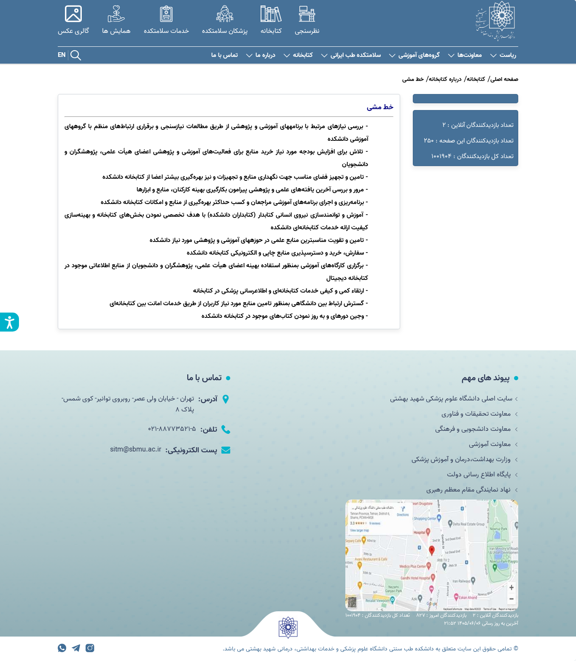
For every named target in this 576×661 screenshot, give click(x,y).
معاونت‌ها (470, 55)
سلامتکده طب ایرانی (356, 55)
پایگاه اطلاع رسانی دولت (479, 474)
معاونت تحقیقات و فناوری (476, 413)
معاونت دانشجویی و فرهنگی (473, 429)
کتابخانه (303, 55)
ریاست (508, 55)
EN (62, 55)
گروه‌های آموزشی (419, 55)
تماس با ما (224, 55)
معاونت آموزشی (490, 444)
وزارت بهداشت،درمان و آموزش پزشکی (462, 459)
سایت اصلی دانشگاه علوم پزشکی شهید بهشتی (451, 398)
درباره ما (265, 55)
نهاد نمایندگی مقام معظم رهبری (469, 489)
